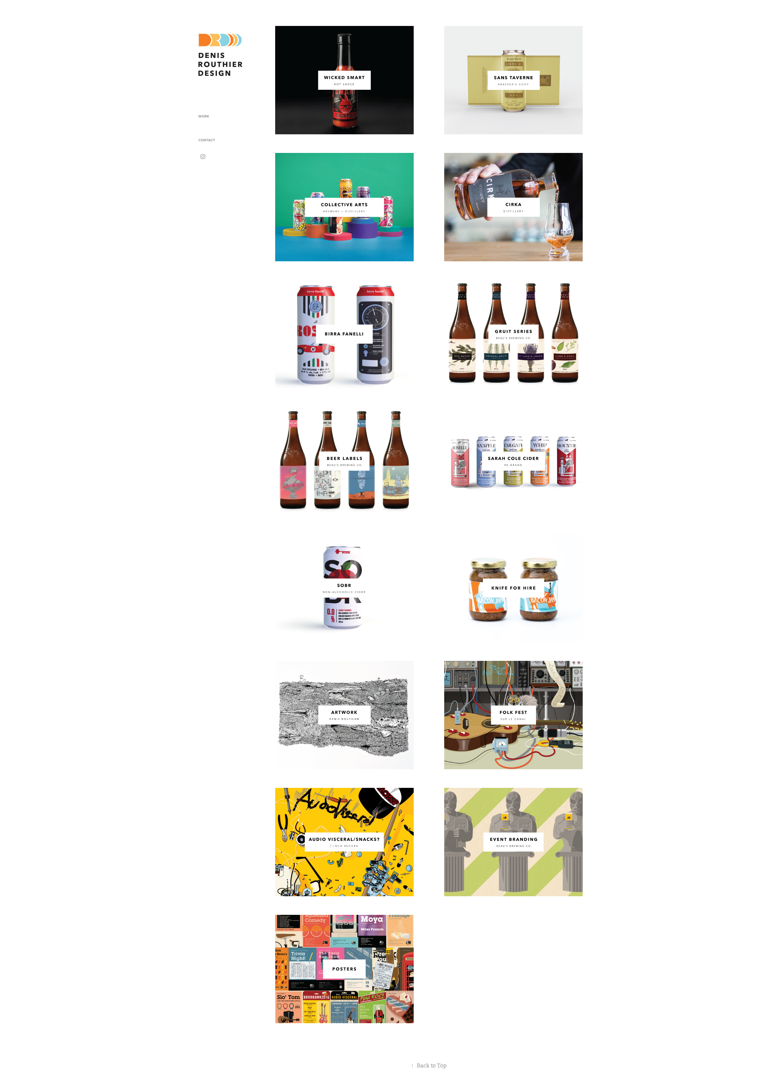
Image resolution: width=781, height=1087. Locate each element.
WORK (203, 116)
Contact (206, 140)
